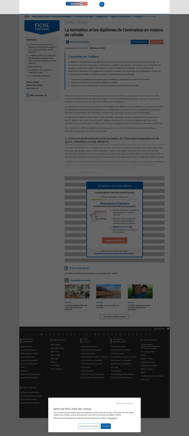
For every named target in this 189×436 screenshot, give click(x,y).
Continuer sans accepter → (125, 403)
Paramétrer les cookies (89, 426)
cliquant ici (112, 418)
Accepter (105, 426)
